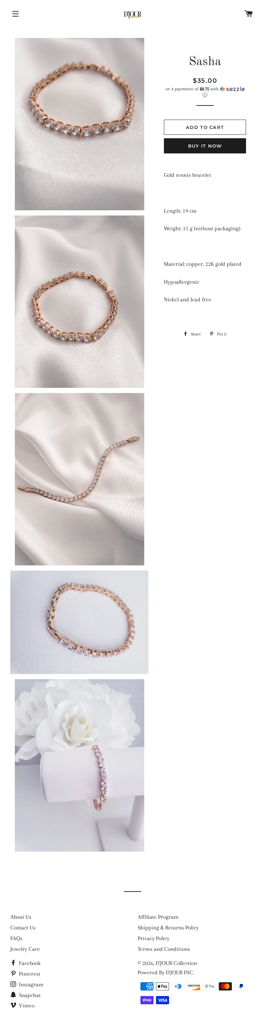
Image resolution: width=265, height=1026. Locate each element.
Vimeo (26, 1005)
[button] (205, 92)
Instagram (30, 984)
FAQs (16, 938)
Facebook (29, 963)
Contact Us (23, 927)
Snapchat (29, 995)
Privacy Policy (153, 938)
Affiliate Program (158, 917)
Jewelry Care (25, 949)
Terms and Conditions (164, 949)
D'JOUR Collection (176, 963)
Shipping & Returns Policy (168, 927)
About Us (20, 917)
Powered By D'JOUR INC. (166, 972)
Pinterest (29, 973)
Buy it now (205, 146)
